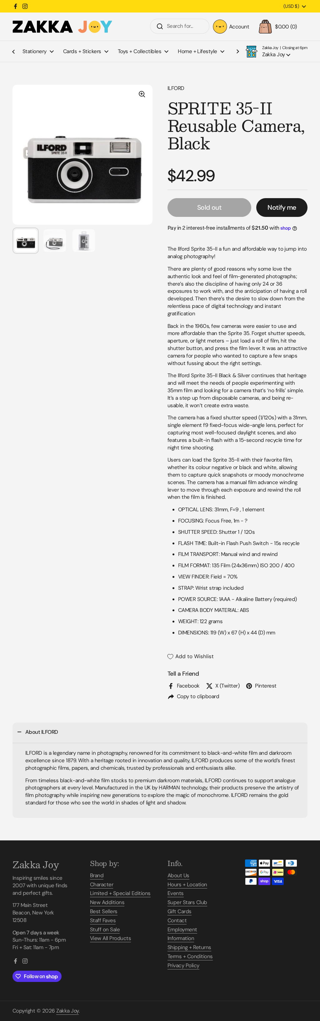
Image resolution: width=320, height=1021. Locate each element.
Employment (182, 929)
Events (176, 893)
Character (101, 884)
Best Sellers (104, 911)
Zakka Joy (67, 1010)
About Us (178, 875)
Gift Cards (180, 911)
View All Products (110, 938)
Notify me (282, 207)
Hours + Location (187, 884)
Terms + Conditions (190, 956)
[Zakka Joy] (62, 27)
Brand (96, 875)
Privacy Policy (183, 965)
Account (239, 26)
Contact (177, 920)
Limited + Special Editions (120, 893)
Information (181, 938)
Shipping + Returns (189, 947)
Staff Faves (103, 920)
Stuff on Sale (105, 929)
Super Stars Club (187, 902)
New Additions (107, 902)
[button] (281, 26)
